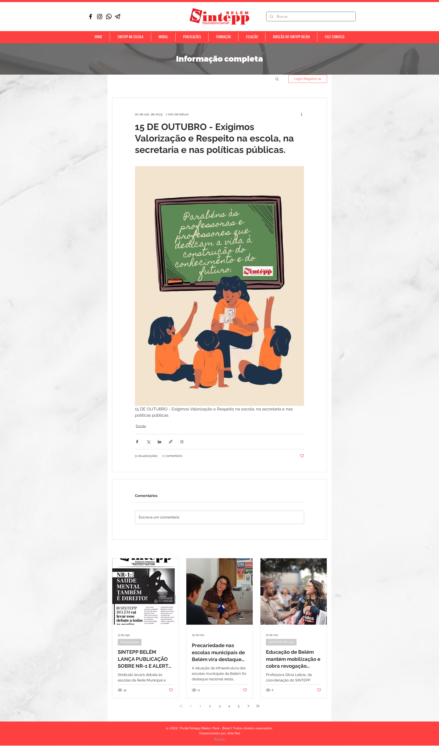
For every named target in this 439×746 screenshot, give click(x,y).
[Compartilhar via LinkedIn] (159, 441)
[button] (277, 79)
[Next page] (248, 706)
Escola (141, 426)
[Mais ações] (301, 114)
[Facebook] (90, 16)
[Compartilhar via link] (171, 441)
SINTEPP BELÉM (281, 642)
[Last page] (258, 706)
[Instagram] (99, 16)
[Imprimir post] (182, 441)
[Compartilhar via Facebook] (137, 441)
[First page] (181, 706)
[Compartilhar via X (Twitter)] (148, 441)
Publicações (129, 642)
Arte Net (234, 733)
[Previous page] (191, 706)
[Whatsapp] (108, 16)
